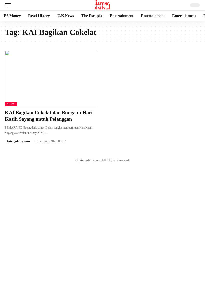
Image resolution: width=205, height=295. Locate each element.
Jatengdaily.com (18, 141)
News (11, 104)
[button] (9, 5)
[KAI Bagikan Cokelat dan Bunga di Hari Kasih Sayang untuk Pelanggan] (51, 78)
